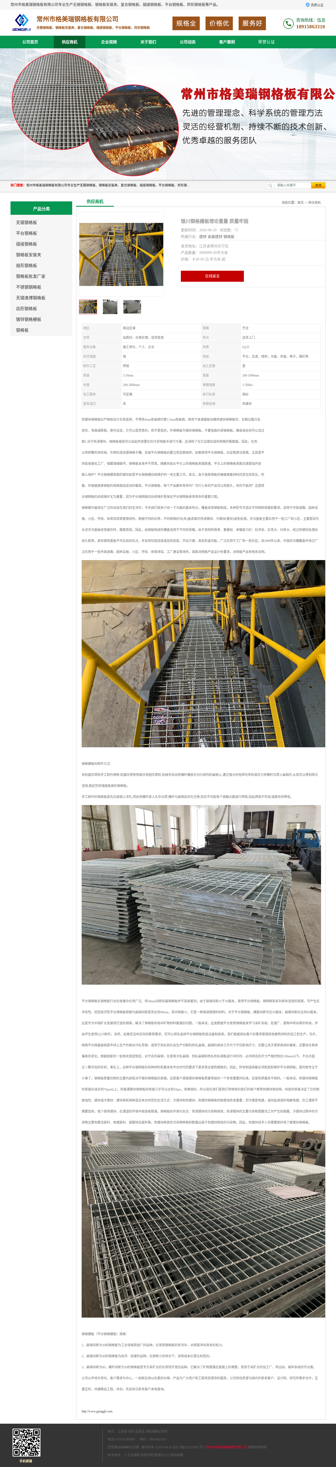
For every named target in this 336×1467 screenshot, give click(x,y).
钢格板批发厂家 (30, 276)
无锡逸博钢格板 (30, 298)
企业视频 (109, 42)
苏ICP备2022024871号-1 (189, 1447)
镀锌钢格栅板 (28, 319)
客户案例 (227, 42)
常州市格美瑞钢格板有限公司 (226, 1447)
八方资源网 (132, 1455)
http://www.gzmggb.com (97, 1411)
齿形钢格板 (26, 308)
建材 (203, 237)
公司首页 (30, 42)
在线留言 (212, 276)
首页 (300, 203)
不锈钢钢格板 (28, 287)
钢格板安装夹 (28, 255)
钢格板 (22, 330)
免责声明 (147, 1455)
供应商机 (69, 42)
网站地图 (177, 1455)
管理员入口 (162, 1455)
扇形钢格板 (26, 265)
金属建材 (215, 237)
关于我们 (148, 42)
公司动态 (188, 42)
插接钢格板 (26, 244)
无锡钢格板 (26, 222)
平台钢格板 (26, 233)
